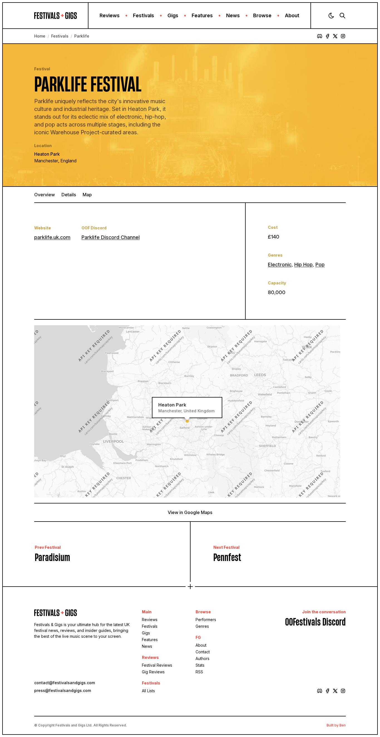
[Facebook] (327, 36)
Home (39, 36)
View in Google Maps (190, 512)
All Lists (148, 690)
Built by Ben (336, 725)
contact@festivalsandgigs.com (64, 682)
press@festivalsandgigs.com (62, 690)
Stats (200, 665)
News (233, 15)
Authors (202, 658)
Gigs (172, 15)
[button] (187, 421)
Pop (320, 264)
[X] (335, 36)
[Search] (342, 15)
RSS (199, 671)
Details (68, 194)
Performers (206, 619)
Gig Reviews (153, 671)
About (292, 15)
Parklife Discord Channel (111, 237)
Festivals (143, 15)
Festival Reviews (157, 665)
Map (87, 194)
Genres (202, 626)
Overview (44, 194)
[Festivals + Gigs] (61, 15)
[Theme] (331, 15)
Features (202, 15)
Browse (262, 15)
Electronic (280, 264)
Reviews (110, 15)
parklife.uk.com (52, 237)
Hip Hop (303, 264)
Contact (203, 651)
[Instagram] (343, 36)
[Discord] (319, 36)
